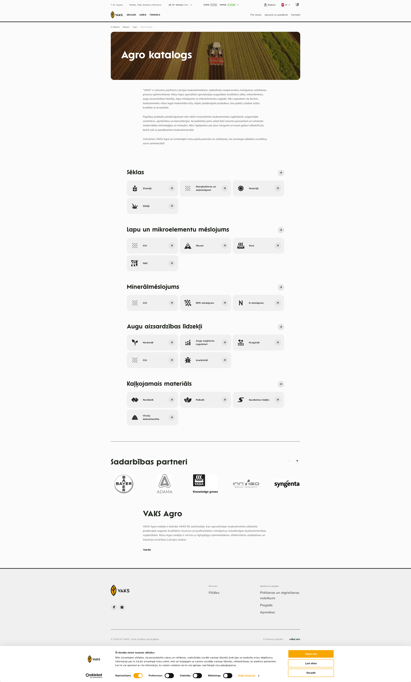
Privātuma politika (273, 639)
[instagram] (122, 607)
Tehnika (154, 14)
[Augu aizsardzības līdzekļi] (281, 327)
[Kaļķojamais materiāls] (281, 384)
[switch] (169, 675)
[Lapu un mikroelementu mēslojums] (281, 230)
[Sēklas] (281, 173)
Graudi (131, 14)
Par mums (255, 14)
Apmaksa (267, 612)
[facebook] (114, 607)
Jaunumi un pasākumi (276, 14)
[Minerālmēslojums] (281, 287)
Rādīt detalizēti (246, 675)
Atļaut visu (311, 653)
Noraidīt (310, 672)
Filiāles (214, 593)
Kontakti (295, 14)
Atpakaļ (116, 27)
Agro (142, 14)
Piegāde (266, 605)
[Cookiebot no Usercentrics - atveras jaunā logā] (94, 675)
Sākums (126, 27)
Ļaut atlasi (311, 663)
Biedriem (271, 5)
